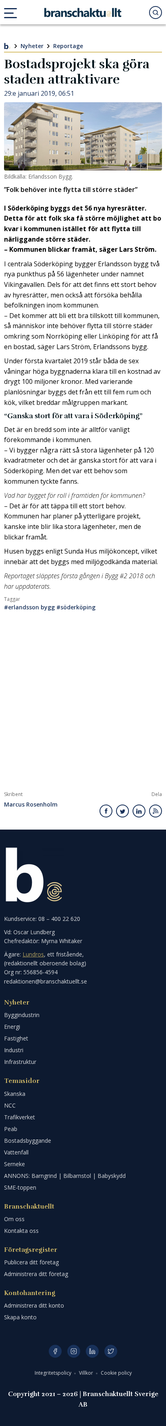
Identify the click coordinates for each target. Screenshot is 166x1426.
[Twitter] (110, 1351)
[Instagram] (73, 1351)
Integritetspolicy (54, 1372)
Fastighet (16, 1038)
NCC (10, 1105)
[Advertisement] (83, 704)
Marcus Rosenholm (31, 804)
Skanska (14, 1093)
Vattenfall (16, 1152)
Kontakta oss (21, 1230)
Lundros (33, 954)
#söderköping (75, 607)
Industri (13, 1050)
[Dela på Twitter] (122, 811)
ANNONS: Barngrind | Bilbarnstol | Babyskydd (65, 1176)
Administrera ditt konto (34, 1305)
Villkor (86, 1372)
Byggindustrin (21, 1015)
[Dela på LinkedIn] (139, 811)
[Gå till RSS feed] (155, 811)
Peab (10, 1129)
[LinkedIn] (92, 1351)
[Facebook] (55, 1351)
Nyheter (32, 46)
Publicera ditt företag (31, 1262)
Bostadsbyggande (27, 1140)
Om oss (14, 1219)
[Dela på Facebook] (106, 811)
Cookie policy (116, 1372)
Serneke (14, 1164)
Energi (12, 1026)
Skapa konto (20, 1317)
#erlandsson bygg (29, 607)
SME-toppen (20, 1187)
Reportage (68, 46)
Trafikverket (19, 1117)
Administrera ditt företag (36, 1274)
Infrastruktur (20, 1062)
